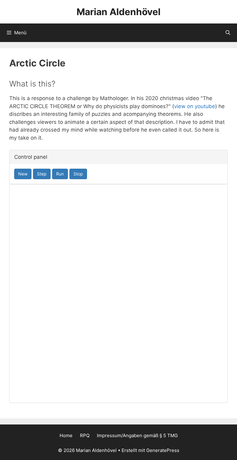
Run (60, 173)
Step (42, 173)
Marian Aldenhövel (118, 11)
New (22, 173)
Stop (78, 173)
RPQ (84, 435)
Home (66, 435)
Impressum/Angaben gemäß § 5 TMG (137, 435)
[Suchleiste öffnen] (228, 32)
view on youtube (194, 106)
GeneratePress (162, 450)
